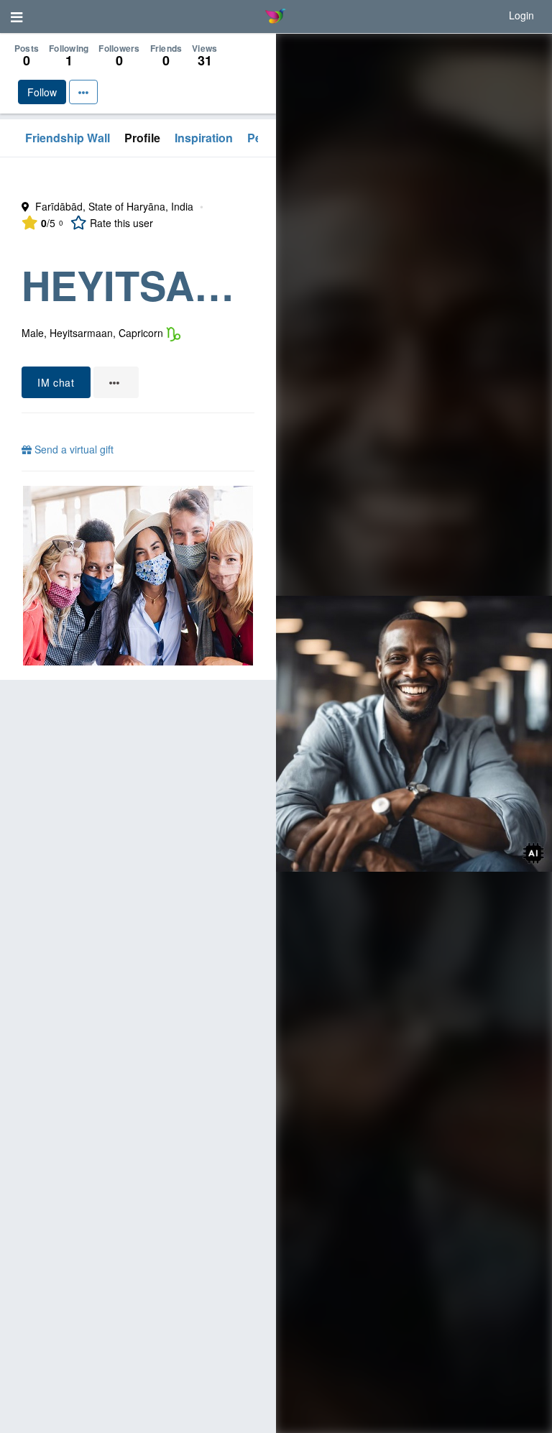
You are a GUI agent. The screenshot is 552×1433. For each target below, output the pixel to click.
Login (521, 15)
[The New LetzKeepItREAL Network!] (138, 575)
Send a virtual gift (73, 449)
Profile (142, 137)
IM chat (56, 382)
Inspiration (204, 137)
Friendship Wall (67, 137)
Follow (42, 92)
